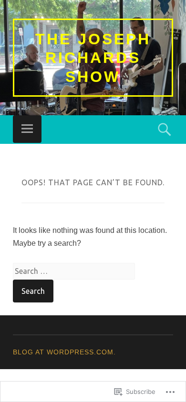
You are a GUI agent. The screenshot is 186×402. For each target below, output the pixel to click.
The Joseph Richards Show (93, 57)
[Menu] (27, 129)
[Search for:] (74, 271)
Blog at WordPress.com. (64, 352)
